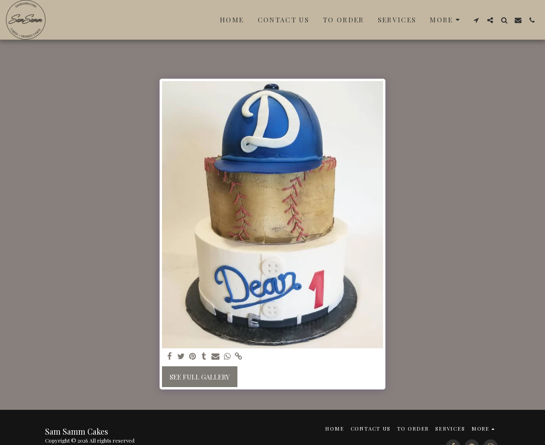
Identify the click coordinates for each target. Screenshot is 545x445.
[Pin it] (192, 356)
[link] (239, 356)
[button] (476, 20)
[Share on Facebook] (169, 356)
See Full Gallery (200, 376)
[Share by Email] (215, 356)
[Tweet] (181, 356)
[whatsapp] (227, 356)
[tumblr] (204, 356)
